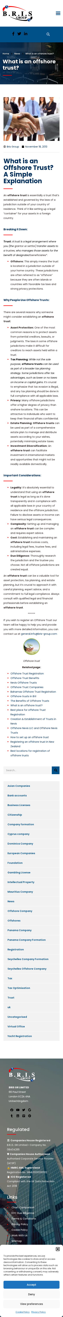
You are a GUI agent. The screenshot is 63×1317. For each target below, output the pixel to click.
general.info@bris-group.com (39, 634)
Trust (11, 997)
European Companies (21, 853)
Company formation (21, 824)
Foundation (15, 863)
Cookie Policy (23, 1312)
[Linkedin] (18, 1116)
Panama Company (19, 930)
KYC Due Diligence (23, 1213)
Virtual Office (16, 1026)
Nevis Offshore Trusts (23, 682)
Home (6, 53)
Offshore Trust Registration (27, 673)
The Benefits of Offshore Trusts (29, 701)
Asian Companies (19, 786)
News (11, 901)
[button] (57, 1249)
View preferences (31, 1304)
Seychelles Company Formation (28, 959)
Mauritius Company (20, 892)
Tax (10, 978)
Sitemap (17, 1241)
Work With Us (19, 1235)
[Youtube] (18, 1110)
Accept (31, 1285)
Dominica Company (20, 843)
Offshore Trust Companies (26, 687)
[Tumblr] (12, 1116)
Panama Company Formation (27, 940)
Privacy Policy (38, 1312)
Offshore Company (20, 911)
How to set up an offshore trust (29, 737)
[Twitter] (24, 1110)
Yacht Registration (20, 1036)
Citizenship (15, 815)
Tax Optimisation (19, 988)
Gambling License (19, 872)
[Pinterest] (30, 1116)
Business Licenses (19, 805)
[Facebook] (12, 1110)
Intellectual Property (21, 882)
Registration (16, 949)
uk (9, 1007)
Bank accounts (17, 795)
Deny (31, 1294)
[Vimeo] (24, 1116)
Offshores (14, 920)
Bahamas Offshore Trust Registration (33, 691)
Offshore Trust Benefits (24, 678)
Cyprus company (18, 834)
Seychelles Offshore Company (27, 969)
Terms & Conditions (24, 1218)
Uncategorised (17, 1017)
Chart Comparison (23, 1207)
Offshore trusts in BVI (23, 696)
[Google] (30, 1110)
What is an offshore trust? (26, 705)
